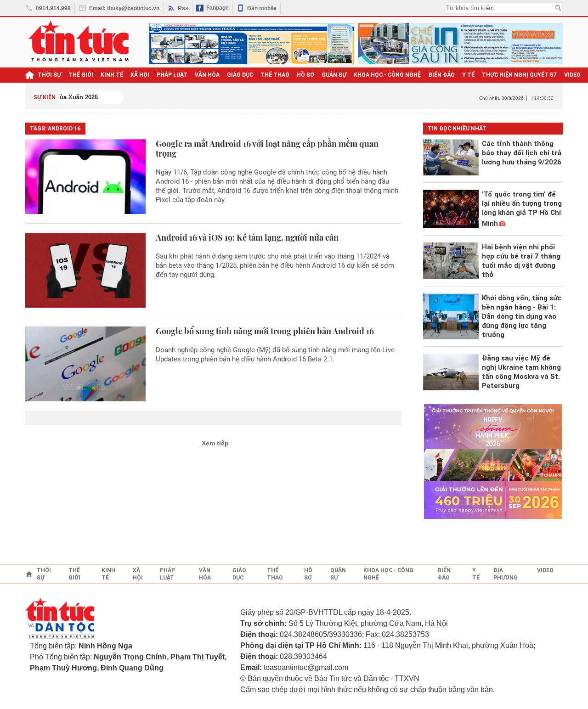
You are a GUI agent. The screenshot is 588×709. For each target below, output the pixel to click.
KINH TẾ (112, 75)
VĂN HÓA (207, 75)
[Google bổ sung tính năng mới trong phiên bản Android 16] (85, 363)
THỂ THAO (274, 75)
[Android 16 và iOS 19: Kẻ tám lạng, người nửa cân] (85, 270)
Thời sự (49, 75)
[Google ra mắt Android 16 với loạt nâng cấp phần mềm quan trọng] (85, 176)
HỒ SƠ (305, 75)
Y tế (468, 75)
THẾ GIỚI (80, 75)
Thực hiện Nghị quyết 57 (519, 75)
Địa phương (505, 574)
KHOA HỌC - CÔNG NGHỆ (387, 75)
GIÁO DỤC (240, 75)
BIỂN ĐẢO (442, 75)
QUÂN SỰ (334, 75)
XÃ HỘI (139, 75)
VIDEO (572, 75)
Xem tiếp (215, 443)
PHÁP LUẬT (172, 75)
